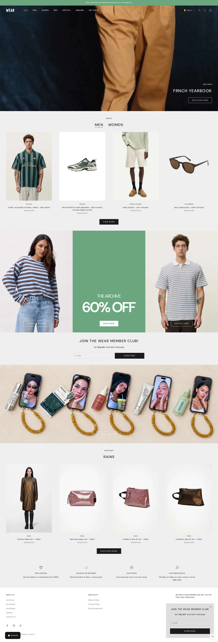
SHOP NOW (109, 323)
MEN (99, 124)
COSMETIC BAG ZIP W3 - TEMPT (136, 539)
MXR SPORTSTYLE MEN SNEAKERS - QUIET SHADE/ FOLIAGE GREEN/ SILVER (82, 209)
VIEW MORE (109, 222)
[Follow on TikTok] (20, 625)
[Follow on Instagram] (14, 625)
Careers (9, 612)
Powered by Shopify (26, 634)
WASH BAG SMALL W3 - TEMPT (82, 539)
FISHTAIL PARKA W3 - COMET (29, 539)
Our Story (10, 600)
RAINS (29, 536)
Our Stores (10, 604)
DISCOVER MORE (108, 551)
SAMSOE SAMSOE (136, 204)
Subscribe (190, 631)
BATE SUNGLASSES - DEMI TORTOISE (189, 208)
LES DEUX (29, 204)
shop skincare (109, 434)
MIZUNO (82, 204)
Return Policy (93, 600)
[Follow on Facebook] (7, 625)
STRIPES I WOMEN (36, 323)
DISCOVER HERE (200, 100)
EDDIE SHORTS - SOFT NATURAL (136, 208)
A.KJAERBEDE (189, 204)
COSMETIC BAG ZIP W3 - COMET (189, 539)
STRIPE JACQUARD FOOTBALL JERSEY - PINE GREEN (29, 208)
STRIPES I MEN (181, 323)
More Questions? (95, 608)
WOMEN (115, 124)
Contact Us (11, 617)
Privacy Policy (94, 604)
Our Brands (10, 608)
